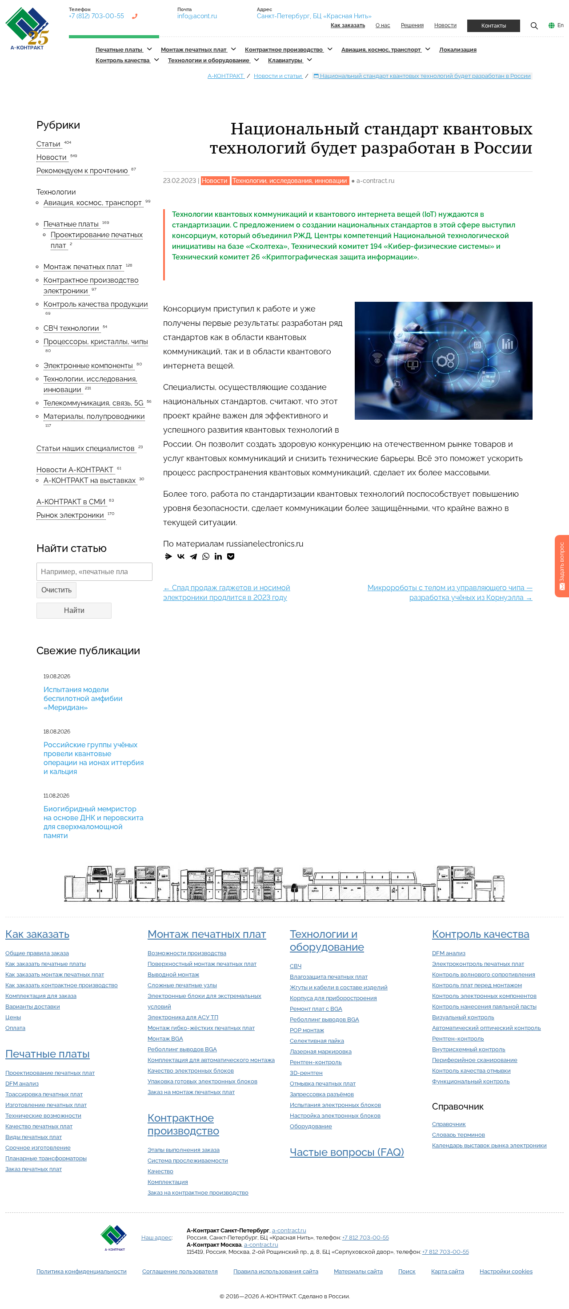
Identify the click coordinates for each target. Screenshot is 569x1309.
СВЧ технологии (72, 328)
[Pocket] (230, 556)
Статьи (49, 144)
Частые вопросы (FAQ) (347, 1152)
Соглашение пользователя (180, 1271)
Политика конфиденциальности (81, 1271)
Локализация (458, 49)
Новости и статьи (278, 76)
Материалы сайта (358, 1271)
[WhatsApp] (205, 556)
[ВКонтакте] (181, 556)
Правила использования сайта (275, 1271)
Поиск (407, 1271)
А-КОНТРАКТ (226, 76)
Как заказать (37, 934)
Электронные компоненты (89, 365)
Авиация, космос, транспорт (381, 49)
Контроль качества (123, 60)
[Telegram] (193, 556)
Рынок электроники (71, 515)
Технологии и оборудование (209, 60)
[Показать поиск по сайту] (534, 25)
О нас (383, 25)
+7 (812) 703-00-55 (96, 16)
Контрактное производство (284, 49)
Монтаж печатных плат (194, 49)
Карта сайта (447, 1271)
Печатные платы (120, 49)
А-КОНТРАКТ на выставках (90, 480)
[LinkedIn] (218, 556)
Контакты (493, 26)
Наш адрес (156, 1237)
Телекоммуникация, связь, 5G (94, 403)
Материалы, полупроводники (94, 416)
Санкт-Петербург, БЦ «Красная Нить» (314, 16)
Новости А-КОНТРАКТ (75, 470)
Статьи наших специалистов (86, 448)
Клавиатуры (286, 60)
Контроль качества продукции (96, 304)
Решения (412, 25)
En (560, 25)
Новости (445, 25)
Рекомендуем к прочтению (82, 170)
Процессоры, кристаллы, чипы (96, 341)
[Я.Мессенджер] (168, 556)
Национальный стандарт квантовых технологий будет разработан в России (425, 76)
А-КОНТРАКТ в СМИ (71, 502)
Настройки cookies (506, 1271)
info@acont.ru (197, 16)
